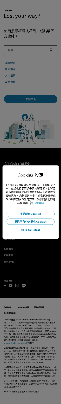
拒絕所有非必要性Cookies (30, 221)
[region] (30, 202)
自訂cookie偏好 (31, 230)
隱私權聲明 (37, 203)
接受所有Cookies (30, 214)
